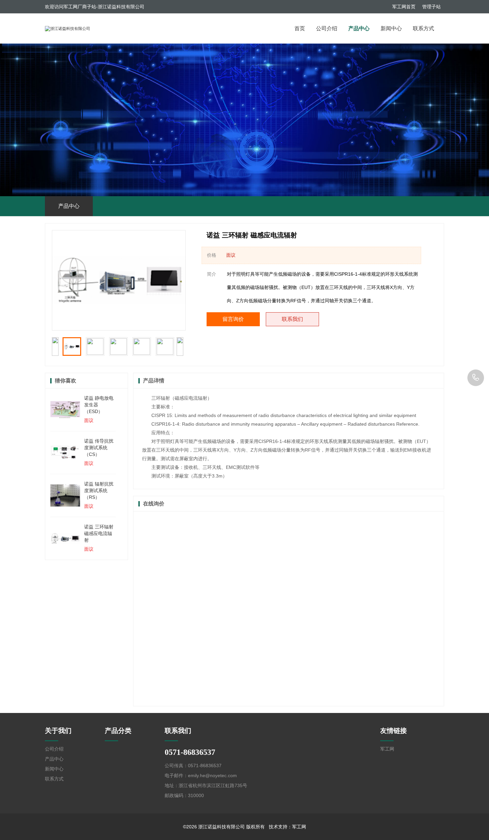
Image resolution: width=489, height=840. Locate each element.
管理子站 (431, 6)
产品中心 (359, 28)
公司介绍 (326, 28)
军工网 (387, 749)
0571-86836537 (475, 377)
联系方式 (423, 28)
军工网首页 (403, 6)
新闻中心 (391, 28)
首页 (299, 28)
